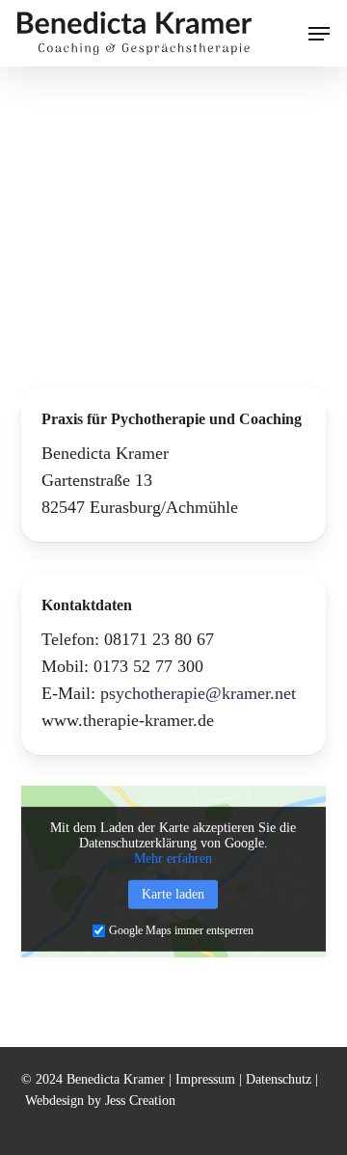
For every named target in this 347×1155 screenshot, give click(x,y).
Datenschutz (278, 1079)
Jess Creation (140, 1100)
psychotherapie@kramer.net (198, 693)
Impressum (205, 1079)
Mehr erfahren (173, 858)
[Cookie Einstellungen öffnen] (34, 1130)
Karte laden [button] (173, 894)
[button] (319, 33)
